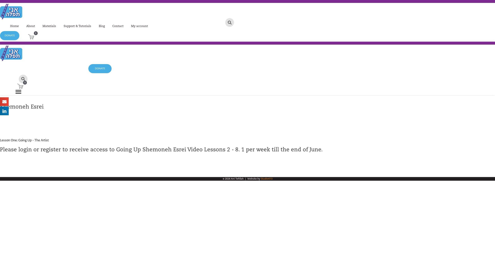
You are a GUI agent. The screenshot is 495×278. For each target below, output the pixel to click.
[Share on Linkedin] (4, 111)
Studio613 (266, 179)
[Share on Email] (4, 101)
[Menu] (18, 92)
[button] (9, 35)
